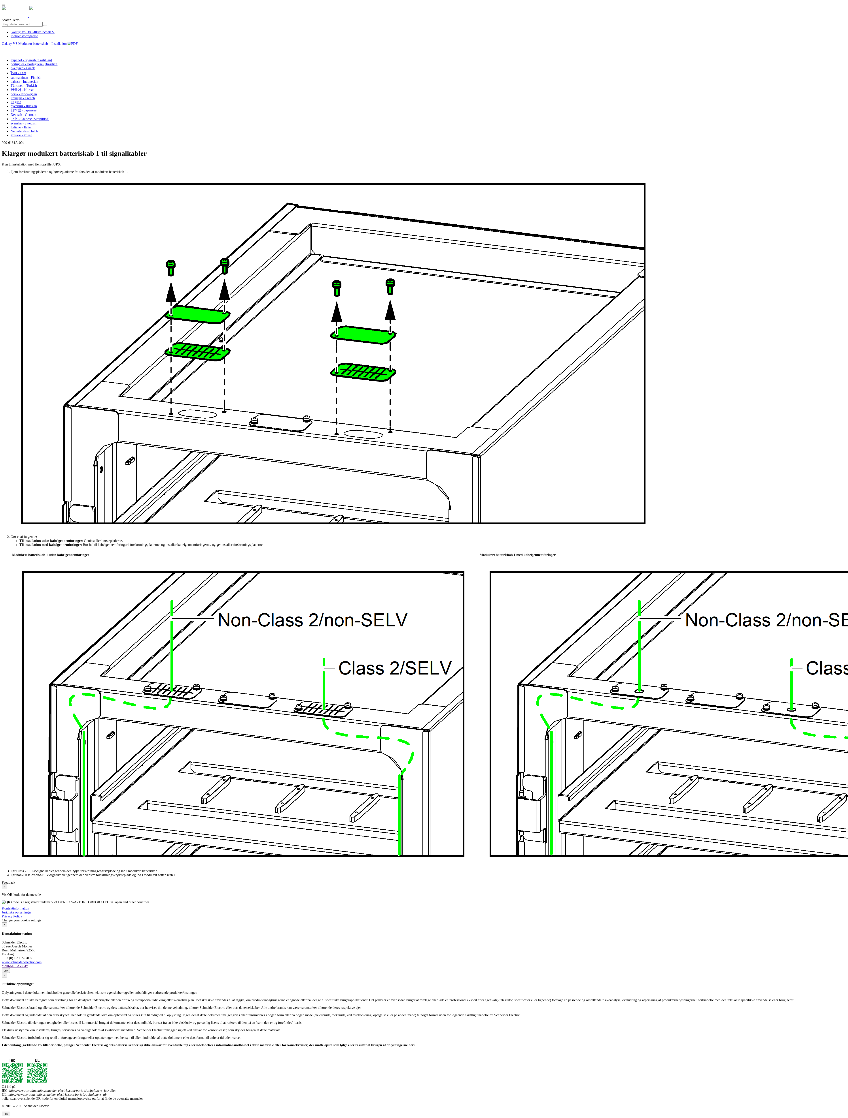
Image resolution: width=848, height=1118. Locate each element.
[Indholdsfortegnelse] (3, 49)
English (16, 102)
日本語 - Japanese (23, 110)
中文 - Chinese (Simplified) (30, 119)
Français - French (23, 98)
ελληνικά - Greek (23, 68)
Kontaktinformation (15, 908)
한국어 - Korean (22, 90)
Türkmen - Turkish (24, 85)
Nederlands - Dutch (24, 131)
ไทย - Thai (18, 73)
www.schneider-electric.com (22, 962)
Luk (6, 970)
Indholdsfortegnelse (24, 36)
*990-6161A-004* (15, 966)
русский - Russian (24, 106)
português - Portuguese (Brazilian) (34, 64)
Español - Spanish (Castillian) (31, 60)
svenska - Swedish (23, 123)
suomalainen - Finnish (26, 77)
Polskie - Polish (21, 135)
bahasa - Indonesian (24, 81)
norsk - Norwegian (24, 94)
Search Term (10, 20)
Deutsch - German (23, 114)
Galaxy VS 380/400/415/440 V (33, 32)
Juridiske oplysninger (16, 912)
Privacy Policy (12, 916)
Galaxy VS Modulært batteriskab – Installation (35, 43)
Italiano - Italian (21, 127)
